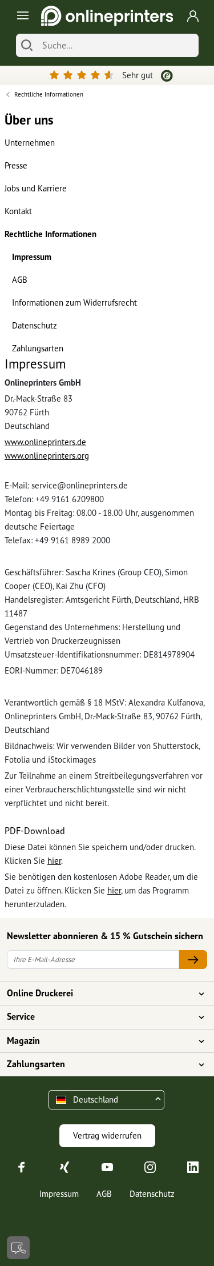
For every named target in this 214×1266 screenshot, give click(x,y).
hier (54, 860)
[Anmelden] (193, 16)
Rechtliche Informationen (50, 234)
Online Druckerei (40, 993)
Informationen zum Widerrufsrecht (74, 302)
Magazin (23, 1040)
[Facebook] (21, 1166)
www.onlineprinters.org (47, 455)
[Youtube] (107, 1166)
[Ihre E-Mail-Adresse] (193, 959)
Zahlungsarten (37, 348)
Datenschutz (34, 325)
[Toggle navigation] (21, 15)
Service (21, 1016)
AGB (19, 279)
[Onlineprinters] (107, 16)
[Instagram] (150, 1166)
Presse (16, 165)
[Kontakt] (18, 1247)
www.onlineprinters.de (45, 441)
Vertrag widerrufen (107, 1135)
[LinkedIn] (193, 1166)
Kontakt (18, 211)
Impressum (31, 256)
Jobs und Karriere (36, 188)
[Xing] (64, 1166)
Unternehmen (30, 142)
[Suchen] (27, 45)
